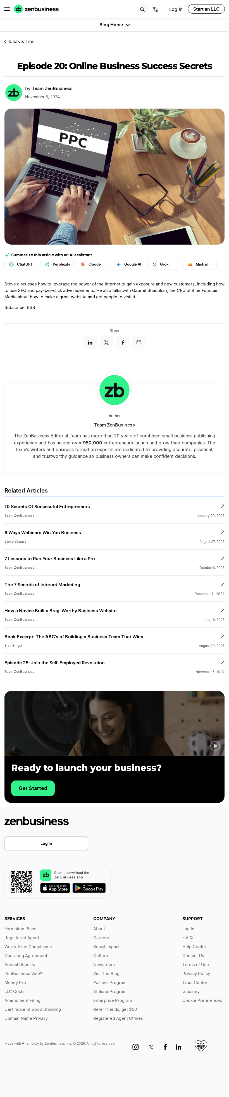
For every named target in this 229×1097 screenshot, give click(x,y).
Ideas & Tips (21, 41)
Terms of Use (195, 965)
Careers (101, 938)
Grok (164, 264)
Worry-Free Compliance (28, 947)
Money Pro (15, 983)
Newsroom (104, 965)
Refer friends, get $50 (115, 1009)
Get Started (33, 788)
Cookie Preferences (202, 1000)
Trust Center (194, 983)
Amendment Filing (22, 1000)
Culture (100, 956)
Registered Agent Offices (118, 1018)
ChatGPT (25, 264)
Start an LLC (206, 9)
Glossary (191, 992)
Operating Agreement (25, 956)
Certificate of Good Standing (32, 1009)
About (99, 929)
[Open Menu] (6, 8)
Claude (95, 264)
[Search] (142, 9)
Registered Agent (21, 938)
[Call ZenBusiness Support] (155, 10)
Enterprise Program (112, 1000)
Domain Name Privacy (26, 1018)
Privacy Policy (196, 974)
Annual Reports (19, 965)
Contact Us (193, 956)
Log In (175, 9)
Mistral (201, 264)
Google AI (132, 264)
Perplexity (61, 264)
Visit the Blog (106, 974)
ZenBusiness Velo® (23, 974)
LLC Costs (14, 992)
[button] (215, 746)
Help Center (194, 947)
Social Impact (106, 947)
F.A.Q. (188, 938)
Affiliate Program (110, 992)
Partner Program (110, 983)
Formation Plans (20, 929)
